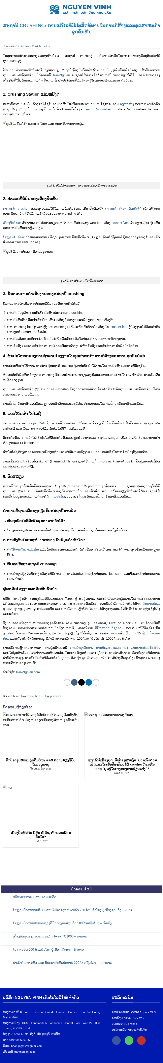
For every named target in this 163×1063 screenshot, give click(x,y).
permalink (55, 696)
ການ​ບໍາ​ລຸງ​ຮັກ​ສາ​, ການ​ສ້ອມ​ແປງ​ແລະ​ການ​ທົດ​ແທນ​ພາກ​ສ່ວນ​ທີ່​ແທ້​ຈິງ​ (114, 647)
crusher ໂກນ (120, 223)
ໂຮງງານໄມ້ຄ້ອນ (13, 237)
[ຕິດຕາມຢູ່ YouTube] (141, 1040)
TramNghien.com (28, 672)
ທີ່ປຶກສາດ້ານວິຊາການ (110, 628)
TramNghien (61, 75)
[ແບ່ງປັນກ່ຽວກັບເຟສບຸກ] (74, 682)
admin (47, 46)
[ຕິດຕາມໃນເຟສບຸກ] (116, 1040)
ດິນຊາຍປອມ (151, 603)
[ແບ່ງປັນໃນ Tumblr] (96, 682)
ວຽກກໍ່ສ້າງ (127, 104)
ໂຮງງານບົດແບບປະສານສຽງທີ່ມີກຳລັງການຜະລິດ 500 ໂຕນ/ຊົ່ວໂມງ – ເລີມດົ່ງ (62, 923)
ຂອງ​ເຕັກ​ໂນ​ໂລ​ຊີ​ (38, 423)
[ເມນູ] (5, 8)
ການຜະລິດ (57, 496)
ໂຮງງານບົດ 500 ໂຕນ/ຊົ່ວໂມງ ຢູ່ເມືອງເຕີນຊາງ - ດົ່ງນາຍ (48, 949)
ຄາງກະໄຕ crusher (98, 109)
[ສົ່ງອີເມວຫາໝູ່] (81, 682)
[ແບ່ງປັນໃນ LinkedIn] (88, 682)
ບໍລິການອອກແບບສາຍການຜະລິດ (34, 897)
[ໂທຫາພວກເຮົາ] (129, 1040)
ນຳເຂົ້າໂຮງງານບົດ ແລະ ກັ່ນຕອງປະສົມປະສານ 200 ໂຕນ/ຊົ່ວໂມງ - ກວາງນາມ (62, 962)
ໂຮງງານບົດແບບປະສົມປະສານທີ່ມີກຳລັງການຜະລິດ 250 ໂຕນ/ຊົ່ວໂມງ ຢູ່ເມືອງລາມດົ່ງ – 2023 (72, 910)
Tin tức (39, 696)
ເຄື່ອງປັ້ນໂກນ (11, 223)
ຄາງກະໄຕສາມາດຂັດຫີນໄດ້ (123, 208)
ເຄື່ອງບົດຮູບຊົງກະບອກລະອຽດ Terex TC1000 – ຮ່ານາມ (50, 936)
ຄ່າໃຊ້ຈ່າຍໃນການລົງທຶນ (23, 549)
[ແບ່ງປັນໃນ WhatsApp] (67, 682)
